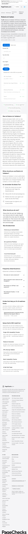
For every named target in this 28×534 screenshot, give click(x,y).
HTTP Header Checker (16, 424)
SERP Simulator (5, 429)
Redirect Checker (15, 417)
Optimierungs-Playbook (17, 471)
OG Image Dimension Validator (4, 424)
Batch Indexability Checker (17, 441)
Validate (6, 69)
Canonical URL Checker (17, 425)
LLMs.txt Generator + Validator (5, 495)
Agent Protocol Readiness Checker (5, 489)
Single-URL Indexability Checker (18, 409)
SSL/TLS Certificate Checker (17, 407)
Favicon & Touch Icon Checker (18, 411)
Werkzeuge (8, 12)
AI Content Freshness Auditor (4, 462)
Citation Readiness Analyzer (4, 510)
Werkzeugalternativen (16, 467)
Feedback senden (16, 488)
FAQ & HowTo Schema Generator (5, 407)
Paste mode (13, 45)
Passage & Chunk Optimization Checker (6, 467)
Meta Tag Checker (6, 427)
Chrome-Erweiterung (16, 463)
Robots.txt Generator (16, 415)
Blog (13, 459)
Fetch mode (6, 45)
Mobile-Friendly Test (16, 403)
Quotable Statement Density (4, 481)
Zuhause (3, 12)
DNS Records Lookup (16, 405)
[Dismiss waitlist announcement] (26, 2)
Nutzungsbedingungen (17, 475)
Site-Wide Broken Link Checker (18, 435)
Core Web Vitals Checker (17, 433)
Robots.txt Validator (16, 413)
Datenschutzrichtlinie (16, 473)
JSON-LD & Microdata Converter (4, 415)
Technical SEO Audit (16, 431)
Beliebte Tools (15, 469)
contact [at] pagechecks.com (18, 480)
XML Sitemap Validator (17, 420)
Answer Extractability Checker (5, 505)
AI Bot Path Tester (6, 498)
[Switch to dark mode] (21, 6)
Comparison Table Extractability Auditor (6, 472)
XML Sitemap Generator (17, 422)
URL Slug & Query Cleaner (17, 398)
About (13, 461)
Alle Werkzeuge (15, 457)
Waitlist (13, 465)
